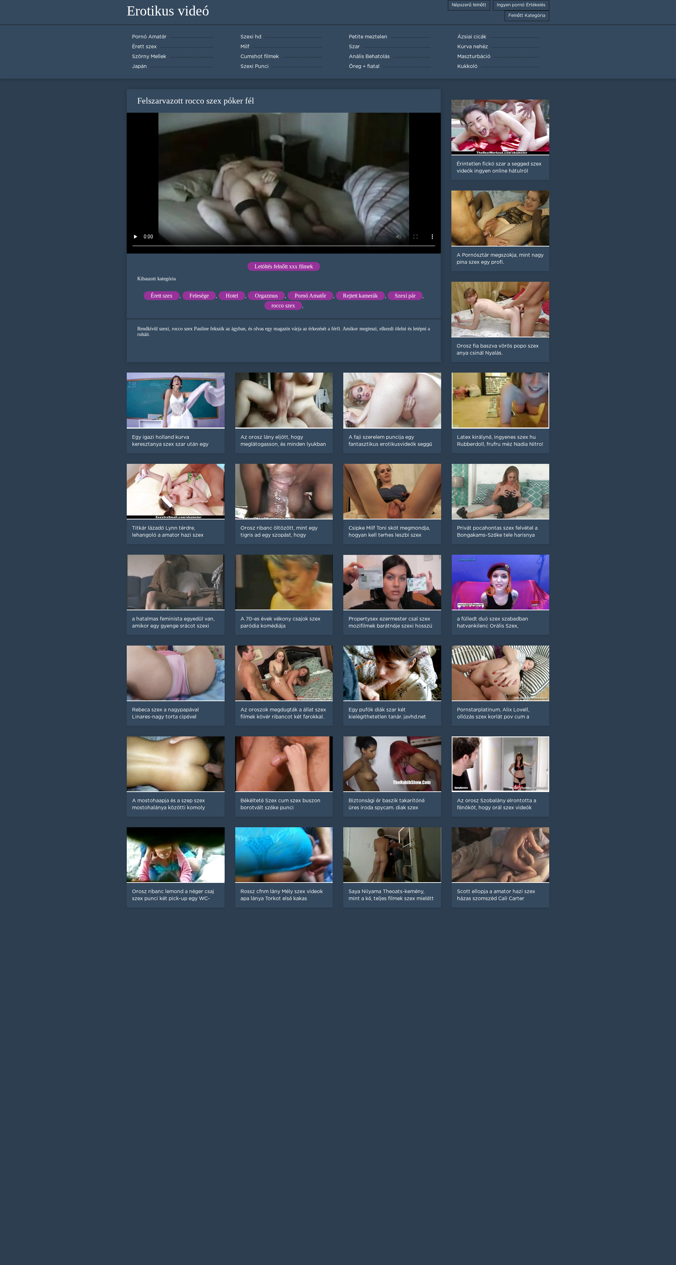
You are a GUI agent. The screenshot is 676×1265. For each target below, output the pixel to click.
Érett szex (162, 296)
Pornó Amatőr (310, 296)
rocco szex (283, 306)
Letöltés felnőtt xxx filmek (284, 266)
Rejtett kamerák (360, 296)
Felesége (199, 296)
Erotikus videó (168, 11)
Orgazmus (266, 296)
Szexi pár (405, 296)
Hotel (232, 296)
